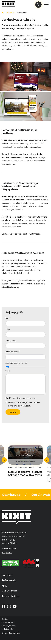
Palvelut (10, 12)
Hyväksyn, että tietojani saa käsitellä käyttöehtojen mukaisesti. (24, 404)
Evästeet (5, 619)
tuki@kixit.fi (7, 552)
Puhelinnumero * (12, 352)
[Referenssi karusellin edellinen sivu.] (4, 460)
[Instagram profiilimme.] (9, 606)
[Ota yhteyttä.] (25, 494)
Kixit (4, 585)
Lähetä (13, 412)
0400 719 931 (8, 540)
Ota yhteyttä (9, 590)
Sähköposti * (10, 340)
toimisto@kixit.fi (9, 543)
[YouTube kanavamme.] (14, 606)
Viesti (7, 371)
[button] (8, 622)
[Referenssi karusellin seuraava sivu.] (46, 460)
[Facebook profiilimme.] (3, 606)
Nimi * (8, 318)
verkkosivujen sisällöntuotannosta (25, 234)
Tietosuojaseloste (8, 626)
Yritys (7, 329)
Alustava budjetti (12, 363)
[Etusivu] (2, 12)
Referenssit (9, 580)
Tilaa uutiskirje (10, 596)
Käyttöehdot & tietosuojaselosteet (20, 398)
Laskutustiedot (7, 629)
